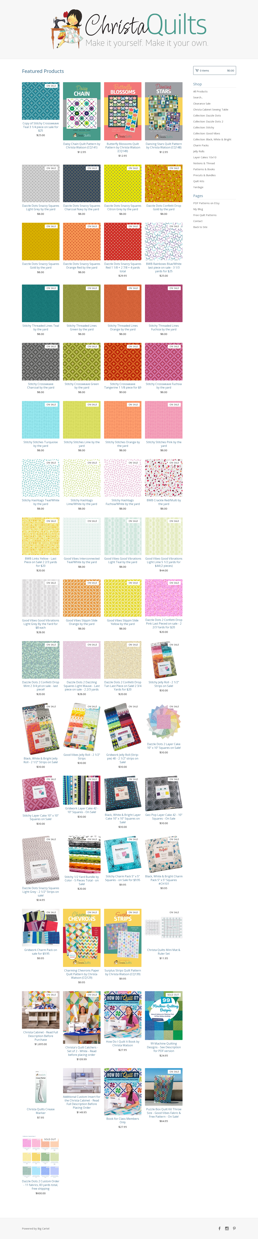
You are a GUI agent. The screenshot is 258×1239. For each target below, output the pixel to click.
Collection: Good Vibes (206, 133)
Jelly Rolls (198, 151)
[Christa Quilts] (129, 29)
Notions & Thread (204, 163)
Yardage (198, 187)
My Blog (198, 209)
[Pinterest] (234, 1229)
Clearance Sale (202, 103)
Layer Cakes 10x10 (204, 157)
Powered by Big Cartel (35, 1228)
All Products (200, 91)
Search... (198, 97)
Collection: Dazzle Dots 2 (208, 121)
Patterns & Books (204, 169)
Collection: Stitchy (203, 127)
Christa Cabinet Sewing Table (210, 109)
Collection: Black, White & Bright (212, 139)
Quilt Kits (198, 181)
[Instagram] (227, 1229)
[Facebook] (219, 1229)
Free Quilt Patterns (205, 215)
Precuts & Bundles (204, 175)
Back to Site (200, 227)
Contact (198, 221)
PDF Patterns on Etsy (206, 203)
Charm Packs (201, 145)
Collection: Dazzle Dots (207, 115)
